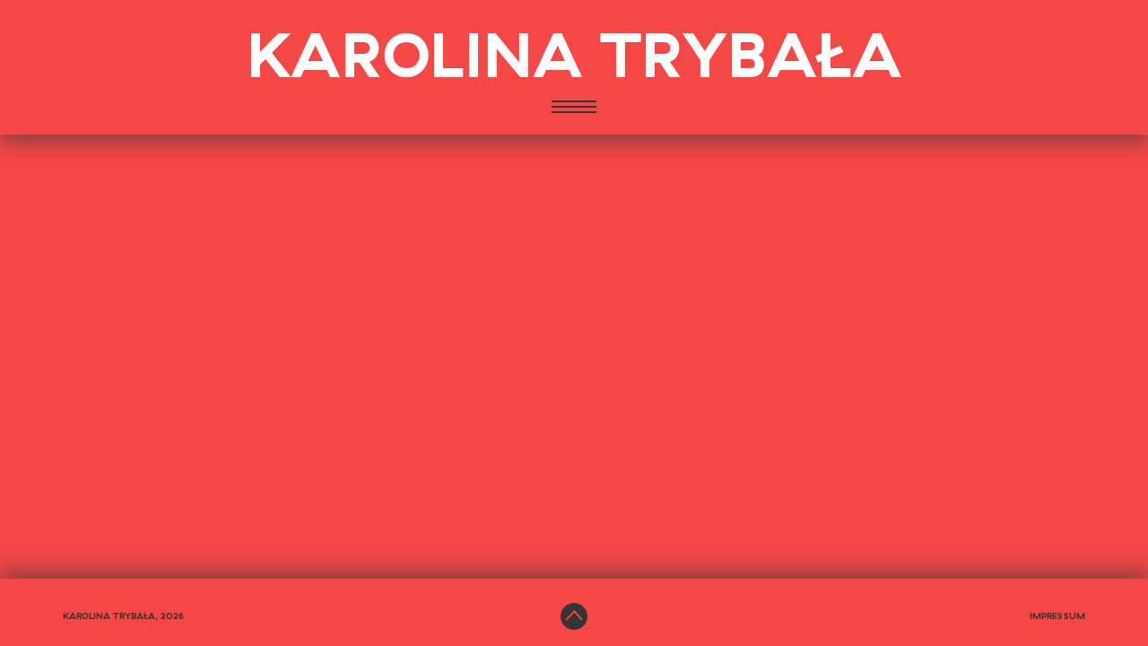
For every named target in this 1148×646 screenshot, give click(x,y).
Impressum (1057, 616)
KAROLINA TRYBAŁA (574, 58)
